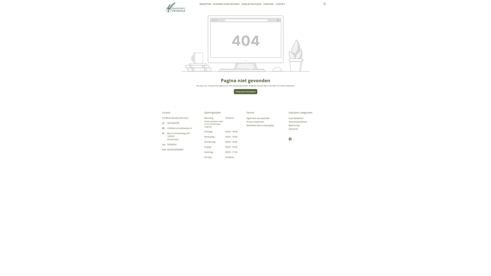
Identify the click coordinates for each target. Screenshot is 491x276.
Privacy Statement (255, 121)
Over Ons (268, 4)
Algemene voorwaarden (258, 118)
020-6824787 (173, 123)
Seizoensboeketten (298, 121)
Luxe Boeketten (296, 118)
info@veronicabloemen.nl (179, 128)
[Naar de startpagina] (176, 7)
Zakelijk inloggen (251, 4)
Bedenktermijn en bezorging (260, 125)
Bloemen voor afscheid (226, 4)
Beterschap (294, 125)
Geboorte (293, 129)
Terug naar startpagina (246, 91)
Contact (280, 4)
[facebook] (290, 138)
